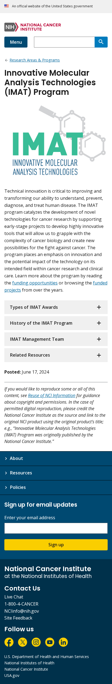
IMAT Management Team (37, 339)
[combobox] (64, 42)
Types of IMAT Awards (34, 307)
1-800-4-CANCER (21, 604)
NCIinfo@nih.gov (21, 611)
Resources (21, 473)
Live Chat (13, 597)
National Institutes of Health (29, 662)
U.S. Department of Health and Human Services (46, 656)
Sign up (56, 545)
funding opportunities (35, 283)
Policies (18, 487)
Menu (16, 42)
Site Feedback (18, 618)
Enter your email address (29, 518)
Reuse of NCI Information (51, 395)
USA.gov (11, 675)
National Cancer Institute (26, 669)
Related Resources (30, 355)
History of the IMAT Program (41, 323)
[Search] (101, 42)
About (16, 458)
